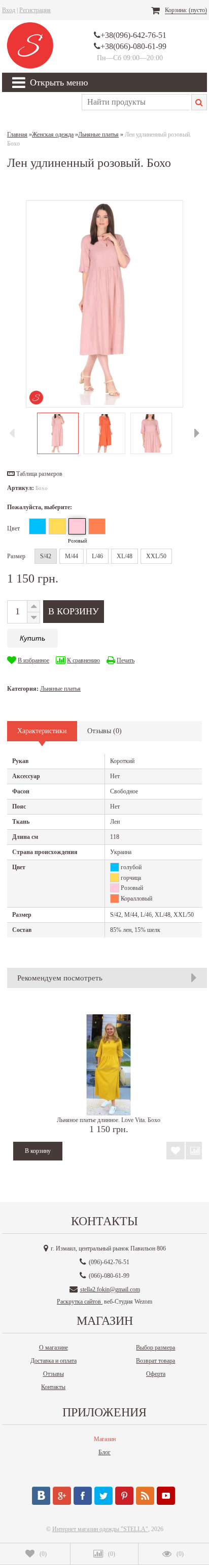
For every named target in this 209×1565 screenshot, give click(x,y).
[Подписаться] (145, 1496)
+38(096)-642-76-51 (133, 35)
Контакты (53, 1387)
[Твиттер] (103, 1496)
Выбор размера (155, 1347)
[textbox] (136, 102)
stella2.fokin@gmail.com (110, 1289)
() (43, 1553)
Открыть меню (59, 82)
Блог (104, 1452)
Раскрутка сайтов (79, 1301)
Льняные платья (60, 688)
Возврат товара (155, 1360)
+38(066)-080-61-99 (133, 46)
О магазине (53, 1347)
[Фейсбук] (83, 1496)
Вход (8, 10)
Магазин (105, 1439)
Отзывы (53, 1373)
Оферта (155, 1373)
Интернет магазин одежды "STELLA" (100, 1529)
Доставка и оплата (53, 1360)
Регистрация (35, 10)
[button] (34, 473)
